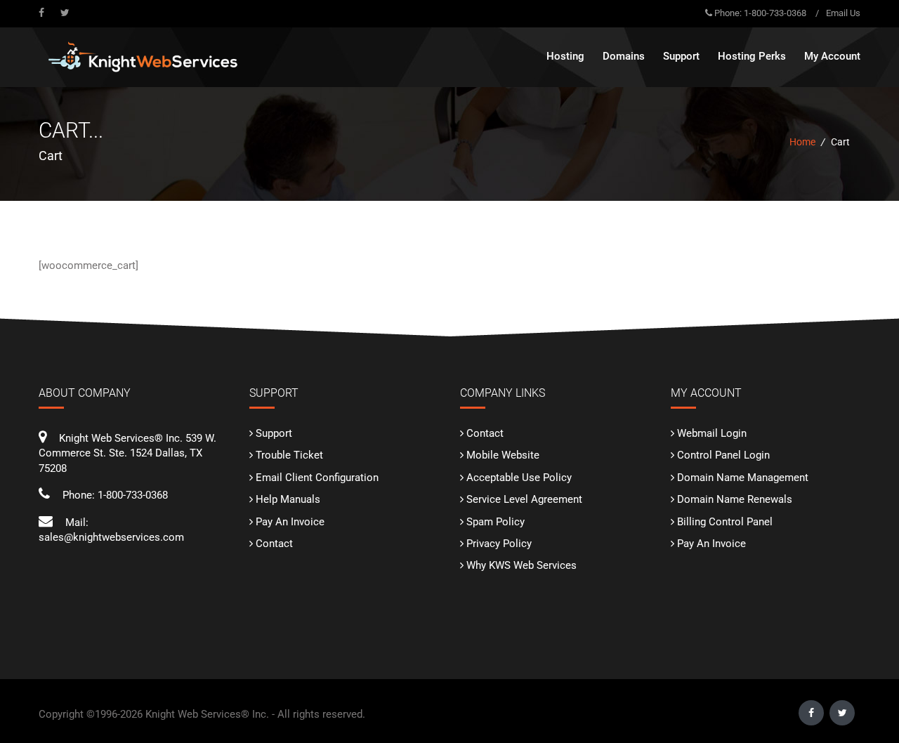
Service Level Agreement (524, 499)
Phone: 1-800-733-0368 (760, 13)
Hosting (565, 56)
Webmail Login (712, 433)
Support (274, 433)
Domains (624, 56)
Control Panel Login (723, 455)
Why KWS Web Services (521, 565)
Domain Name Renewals (734, 499)
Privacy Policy (499, 543)
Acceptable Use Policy (519, 477)
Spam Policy (495, 521)
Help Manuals (288, 499)
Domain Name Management (742, 477)
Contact (274, 543)
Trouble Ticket (289, 455)
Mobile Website (502, 455)
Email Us (843, 13)
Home (802, 141)
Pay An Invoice (290, 521)
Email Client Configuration (317, 477)
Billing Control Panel (725, 521)
